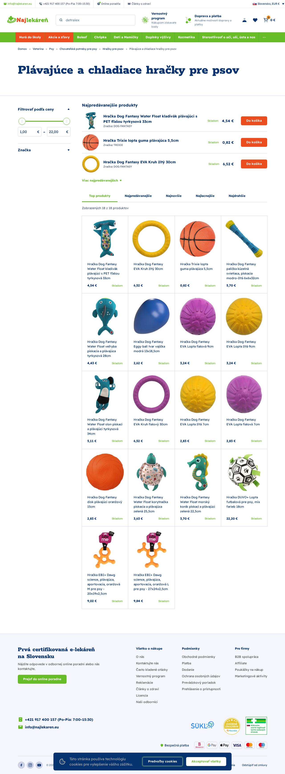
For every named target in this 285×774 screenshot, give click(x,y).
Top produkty (99, 196)
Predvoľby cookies (162, 761)
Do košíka (254, 121)
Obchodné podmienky (198, 657)
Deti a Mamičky (126, 37)
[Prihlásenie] (244, 20)
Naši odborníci (147, 702)
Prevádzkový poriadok (199, 683)
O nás (140, 657)
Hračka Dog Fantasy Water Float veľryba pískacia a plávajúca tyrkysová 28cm (102, 349)
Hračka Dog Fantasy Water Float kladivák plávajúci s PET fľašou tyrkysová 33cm (103, 271)
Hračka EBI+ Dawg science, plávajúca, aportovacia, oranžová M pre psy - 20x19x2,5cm (103, 584)
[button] (44, 109)
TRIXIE (118, 145)
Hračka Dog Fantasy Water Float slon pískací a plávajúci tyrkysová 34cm (104, 427)
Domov (23, 49)
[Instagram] (30, 765)
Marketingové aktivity (251, 676)
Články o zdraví (147, 689)
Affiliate (241, 663)
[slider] (22, 121)
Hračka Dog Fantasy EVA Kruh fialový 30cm (151, 422)
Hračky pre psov (113, 49)
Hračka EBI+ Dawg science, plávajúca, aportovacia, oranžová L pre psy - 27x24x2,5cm (151, 582)
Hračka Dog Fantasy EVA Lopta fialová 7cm (243, 422)
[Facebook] (21, 765)
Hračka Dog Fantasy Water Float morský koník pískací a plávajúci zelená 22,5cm (197, 504)
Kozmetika (186, 37)
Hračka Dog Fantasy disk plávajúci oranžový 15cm (104, 502)
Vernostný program (150, 676)
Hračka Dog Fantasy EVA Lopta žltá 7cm (195, 422)
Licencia (142, 695)
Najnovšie (173, 196)
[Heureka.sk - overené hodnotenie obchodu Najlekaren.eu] (231, 726)
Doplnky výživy (158, 37)
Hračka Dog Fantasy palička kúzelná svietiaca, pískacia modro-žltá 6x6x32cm (242, 271)
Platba (186, 663)
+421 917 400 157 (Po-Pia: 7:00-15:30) (59, 719)
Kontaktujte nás (147, 663)
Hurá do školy (30, 37)
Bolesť (82, 37)
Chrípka (100, 37)
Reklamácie (144, 683)
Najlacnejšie (205, 196)
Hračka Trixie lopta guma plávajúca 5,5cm (196, 266)
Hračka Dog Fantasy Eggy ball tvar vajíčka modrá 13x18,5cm (149, 346)
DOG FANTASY (123, 126)
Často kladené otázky (152, 670)
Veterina (38, 49)
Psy (52, 49)
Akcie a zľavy (59, 37)
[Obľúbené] (255, 20)
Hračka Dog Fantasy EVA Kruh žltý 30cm (148, 266)
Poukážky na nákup (249, 670)
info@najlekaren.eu (42, 727)
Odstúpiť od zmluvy (254, 765)
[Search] (61, 20)
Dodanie (188, 670)
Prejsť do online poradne (42, 679)
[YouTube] (39, 765)
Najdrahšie (237, 196)
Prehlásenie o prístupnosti (201, 689)
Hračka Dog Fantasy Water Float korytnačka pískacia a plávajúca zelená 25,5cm (151, 504)
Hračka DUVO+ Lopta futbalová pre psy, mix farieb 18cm (243, 502)
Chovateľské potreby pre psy (79, 49)
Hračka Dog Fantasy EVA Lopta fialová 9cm (197, 344)
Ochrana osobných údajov (201, 676)
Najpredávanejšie (138, 196)
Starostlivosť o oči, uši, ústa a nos (228, 37)
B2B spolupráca (246, 657)
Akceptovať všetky (206, 761)
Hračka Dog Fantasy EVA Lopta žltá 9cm (241, 344)
